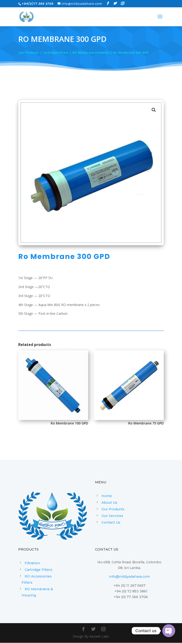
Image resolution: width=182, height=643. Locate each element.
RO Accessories (38, 576)
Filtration (32, 563)
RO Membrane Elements (91, 53)
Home (106, 496)
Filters (27, 582)
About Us (109, 502)
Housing (29, 595)
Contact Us (110, 522)
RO (28, 589)
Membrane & (42, 589)
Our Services (112, 516)
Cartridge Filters (56, 53)
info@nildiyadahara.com (129, 576)
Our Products (112, 509)
